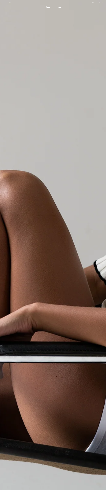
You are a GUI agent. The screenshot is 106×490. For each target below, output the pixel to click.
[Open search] (97, 2)
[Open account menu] (99, 2)
